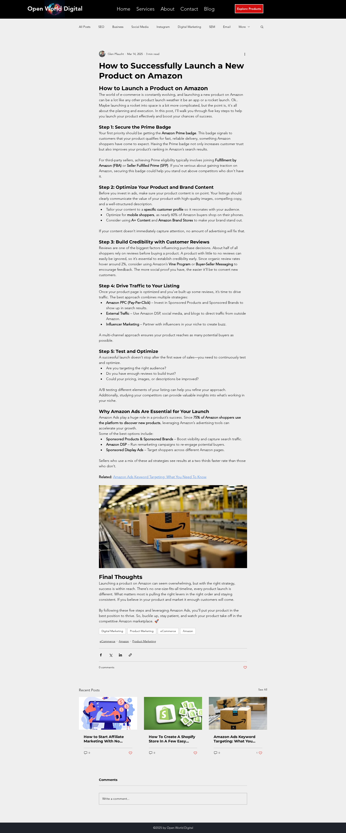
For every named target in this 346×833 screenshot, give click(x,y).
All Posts (84, 27)
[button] (145, 8)
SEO (101, 27)
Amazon (188, 631)
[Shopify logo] (173, 713)
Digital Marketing (189, 27)
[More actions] (244, 53)
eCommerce (168, 631)
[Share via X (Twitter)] (111, 655)
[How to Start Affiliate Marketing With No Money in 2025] (108, 713)
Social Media (140, 27)
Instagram (163, 27)
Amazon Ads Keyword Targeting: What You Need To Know (234, 739)
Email (227, 27)
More (242, 27)
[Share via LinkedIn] (120, 655)
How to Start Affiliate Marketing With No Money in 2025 (104, 739)
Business (117, 27)
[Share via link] (130, 655)
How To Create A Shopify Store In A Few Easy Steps (172, 739)
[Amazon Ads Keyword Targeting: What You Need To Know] (238, 713)
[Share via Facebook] (101, 655)
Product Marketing (142, 631)
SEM (212, 27)
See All (262, 689)
